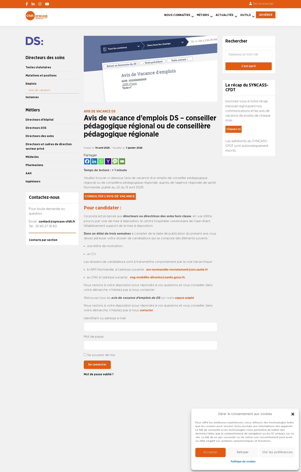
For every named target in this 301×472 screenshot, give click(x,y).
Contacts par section (43, 240)
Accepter (210, 452)
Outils (245, 15)
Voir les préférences (277, 452)
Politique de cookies (243, 461)
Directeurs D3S (36, 127)
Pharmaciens (34, 165)
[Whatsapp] (101, 161)
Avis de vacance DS (99, 111)
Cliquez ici (233, 129)
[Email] (122, 161)
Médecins (32, 156)
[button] (293, 414)
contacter (146, 310)
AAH (29, 173)
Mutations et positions (41, 75)
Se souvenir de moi (101, 355)
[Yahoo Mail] (108, 161)
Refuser (243, 452)
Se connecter (263, 3)
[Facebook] (87, 161)
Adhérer (265, 14)
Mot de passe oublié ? (99, 374)
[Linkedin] (94, 161)
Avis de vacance (39, 90)
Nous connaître (177, 15)
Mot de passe (94, 336)
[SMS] (115, 161)
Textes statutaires (38, 67)
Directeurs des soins (40, 136)
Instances (32, 97)
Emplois (31, 83)
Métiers (203, 15)
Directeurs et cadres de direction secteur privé (49, 146)
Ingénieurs (33, 181)
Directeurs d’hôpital (39, 119)
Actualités (225, 15)
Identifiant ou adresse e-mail (105, 318)
